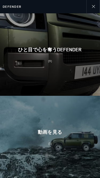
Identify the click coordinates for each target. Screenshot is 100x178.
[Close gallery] (93, 6)
